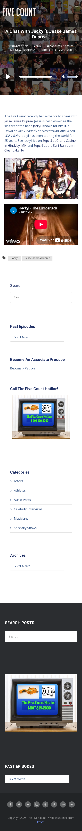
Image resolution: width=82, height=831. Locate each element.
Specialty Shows (25, 528)
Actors (18, 481)
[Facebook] (10, 804)
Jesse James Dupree (18, 121)
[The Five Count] (19, 11)
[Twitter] (19, 804)
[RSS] (37, 804)
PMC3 (40, 822)
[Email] (72, 804)
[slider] (72, 79)
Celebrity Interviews (28, 509)
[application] (41, 76)
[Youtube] (28, 804)
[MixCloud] (63, 804)
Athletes (20, 490)
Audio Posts (54, 46)
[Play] (8, 76)
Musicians (29, 50)
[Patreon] (54, 804)
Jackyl (37, 126)
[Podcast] (45, 804)
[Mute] (64, 77)
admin (37, 46)
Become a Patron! (22, 368)
